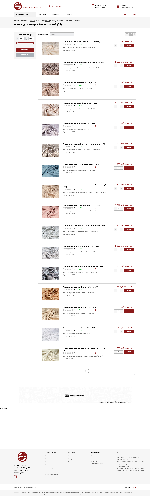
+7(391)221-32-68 (20, 465)
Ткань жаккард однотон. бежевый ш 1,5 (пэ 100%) (80, 287)
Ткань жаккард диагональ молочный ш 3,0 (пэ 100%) (81, 42)
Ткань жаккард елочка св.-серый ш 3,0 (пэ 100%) (80, 123)
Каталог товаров (22, 15)
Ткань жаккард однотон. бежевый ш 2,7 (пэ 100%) (80, 307)
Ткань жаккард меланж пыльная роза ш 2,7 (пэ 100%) (81, 205)
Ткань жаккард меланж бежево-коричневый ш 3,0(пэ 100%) (84, 144)
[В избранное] (95, 44)
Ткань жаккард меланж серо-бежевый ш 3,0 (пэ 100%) (82, 246)
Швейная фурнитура (51, 474)
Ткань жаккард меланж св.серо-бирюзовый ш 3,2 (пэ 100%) (84, 226)
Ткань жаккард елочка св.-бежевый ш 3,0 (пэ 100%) (81, 103)
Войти (134, 14)
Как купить (56, 14)
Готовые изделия (50, 465)
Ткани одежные (50, 471)
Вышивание (49, 459)
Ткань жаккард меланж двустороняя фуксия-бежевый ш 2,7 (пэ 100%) (85, 186)
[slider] (17, 43)
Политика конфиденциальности (97, 462)
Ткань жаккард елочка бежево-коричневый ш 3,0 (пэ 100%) (84, 62)
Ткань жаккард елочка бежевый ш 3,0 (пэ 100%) (79, 82)
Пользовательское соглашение (97, 457)
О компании (42, 14)
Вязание (48, 462)
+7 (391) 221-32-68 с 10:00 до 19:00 (100, 6)
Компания (71, 453)
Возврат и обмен (73, 462)
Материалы (49, 456)
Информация (95, 453)
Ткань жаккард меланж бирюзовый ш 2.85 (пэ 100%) (81, 164)
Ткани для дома (50, 468)
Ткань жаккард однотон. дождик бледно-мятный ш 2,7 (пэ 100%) (84, 349)
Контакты (69, 14)
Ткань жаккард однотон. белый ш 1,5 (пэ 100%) (79, 328)
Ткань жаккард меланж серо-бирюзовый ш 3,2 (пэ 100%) (83, 266)
